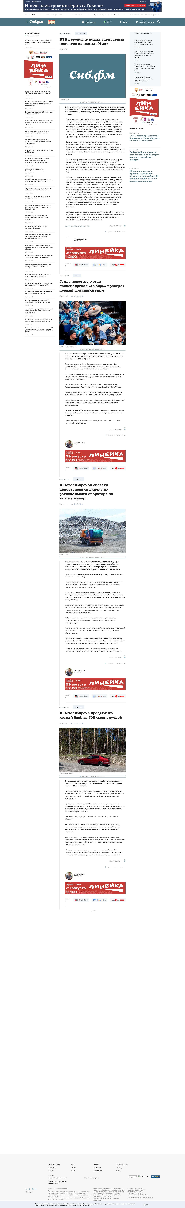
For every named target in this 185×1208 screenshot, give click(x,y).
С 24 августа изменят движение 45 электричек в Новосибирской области (37, 301)
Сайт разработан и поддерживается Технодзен (140, 1197)
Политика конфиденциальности (102, 1196)
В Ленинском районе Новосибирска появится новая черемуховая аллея (37, 132)
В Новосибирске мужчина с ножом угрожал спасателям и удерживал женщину (39, 256)
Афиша (95, 1164)
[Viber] (80, 296)
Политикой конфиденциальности (81, 1205)
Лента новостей (32, 33)
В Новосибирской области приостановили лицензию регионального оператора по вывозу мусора (39, 103)
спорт (77, 275)
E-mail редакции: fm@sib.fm (135, 1193)
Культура (51, 1171)
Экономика (97, 1171)
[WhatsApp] (77, 296)
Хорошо (146, 1204)
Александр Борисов (80, 239)
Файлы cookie (97, 1200)
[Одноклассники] (74, 296)
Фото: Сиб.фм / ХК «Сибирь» (68, 346)
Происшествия (54, 1164)
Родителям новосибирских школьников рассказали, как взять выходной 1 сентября (38, 266)
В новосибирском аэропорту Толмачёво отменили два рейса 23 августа (38, 275)
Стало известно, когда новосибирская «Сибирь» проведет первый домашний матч (37, 93)
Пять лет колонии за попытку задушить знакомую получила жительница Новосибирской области (38, 236)
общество (78, 479)
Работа (119, 1167)
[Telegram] (83, 296)
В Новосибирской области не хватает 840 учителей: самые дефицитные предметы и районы (39, 329)
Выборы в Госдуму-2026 (53, 14)
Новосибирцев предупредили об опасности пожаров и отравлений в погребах (36, 217)
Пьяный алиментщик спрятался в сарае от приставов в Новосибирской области (39, 180)
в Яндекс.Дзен (29, 1192)
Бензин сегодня (77, 14)
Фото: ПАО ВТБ (64, 99)
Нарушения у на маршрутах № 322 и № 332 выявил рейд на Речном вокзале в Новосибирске (38, 207)
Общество (52, 1167)
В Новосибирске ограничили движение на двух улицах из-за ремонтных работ (38, 284)
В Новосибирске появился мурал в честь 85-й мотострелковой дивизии (38, 292)
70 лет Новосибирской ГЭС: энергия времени (144, 14)
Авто (72, 1164)
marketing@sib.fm (53, 1183)
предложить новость (33, 36)
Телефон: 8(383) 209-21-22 (57, 1178)
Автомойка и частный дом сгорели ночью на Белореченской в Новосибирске (38, 189)
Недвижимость (122, 1164)
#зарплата (68, 226)
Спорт (118, 1171)
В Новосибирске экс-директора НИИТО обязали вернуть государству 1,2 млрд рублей (38, 42)
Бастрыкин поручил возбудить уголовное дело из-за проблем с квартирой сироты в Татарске (39, 122)
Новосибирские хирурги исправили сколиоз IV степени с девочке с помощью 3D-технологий (38, 141)
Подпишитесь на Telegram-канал (93, 102)
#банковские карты (83, 226)
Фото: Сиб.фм (63, 554)
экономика (81, 33)
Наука (73, 1171)
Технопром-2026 (29, 14)
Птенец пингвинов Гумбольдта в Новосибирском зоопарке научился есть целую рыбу (38, 171)
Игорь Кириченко (79, 443)
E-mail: (92, 1178)
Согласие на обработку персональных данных (106, 1198)
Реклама (51, 1175)
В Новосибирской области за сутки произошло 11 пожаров (36, 227)
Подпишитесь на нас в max (116, 231)
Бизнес (73, 1167)
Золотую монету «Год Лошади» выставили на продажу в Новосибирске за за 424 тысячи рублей (39, 310)
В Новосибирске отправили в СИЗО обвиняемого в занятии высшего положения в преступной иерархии (37, 160)
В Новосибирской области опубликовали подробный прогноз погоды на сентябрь (38, 320)
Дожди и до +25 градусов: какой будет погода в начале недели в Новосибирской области (39, 247)
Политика (97, 1167)
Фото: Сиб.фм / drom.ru (66, 773)
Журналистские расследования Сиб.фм (106, 14)
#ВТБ (74, 226)
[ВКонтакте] (71, 296)
